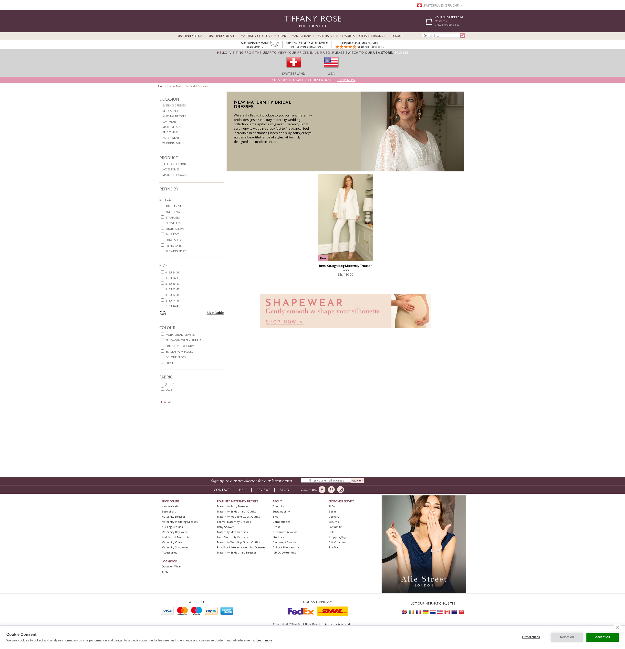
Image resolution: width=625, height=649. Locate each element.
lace (169, 389)
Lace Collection (174, 164)
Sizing (332, 511)
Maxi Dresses (171, 127)
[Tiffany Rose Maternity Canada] (447, 611)
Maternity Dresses (222, 35)
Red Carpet (170, 111)
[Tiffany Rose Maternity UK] (404, 611)
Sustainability (281, 511)
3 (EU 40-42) (173, 289)
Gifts (363, 35)
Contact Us (335, 527)
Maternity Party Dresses (232, 506)
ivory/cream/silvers (180, 334)
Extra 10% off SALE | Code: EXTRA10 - (312, 80)
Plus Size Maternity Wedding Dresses (241, 547)
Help (243, 489)
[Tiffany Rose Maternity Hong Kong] (461, 611)
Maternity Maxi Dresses (232, 532)
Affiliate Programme (286, 547)
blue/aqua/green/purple (183, 340)
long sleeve (174, 240)
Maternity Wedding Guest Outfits (238, 516)
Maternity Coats (174, 175)
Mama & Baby (302, 35)
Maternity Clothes (255, 35)
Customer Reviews (285, 532)
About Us (278, 506)
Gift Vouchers (337, 542)
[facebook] (322, 489)
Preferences (531, 637)
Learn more (264, 640)
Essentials (324, 35)
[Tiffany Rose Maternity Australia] (454, 611)
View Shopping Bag (447, 24)
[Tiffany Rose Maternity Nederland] (432, 611)
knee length (175, 212)
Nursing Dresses (174, 116)
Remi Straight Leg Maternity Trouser (345, 265)
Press (276, 527)
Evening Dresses (174, 105)
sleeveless (173, 223)
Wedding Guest (173, 143)
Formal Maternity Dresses (234, 521)
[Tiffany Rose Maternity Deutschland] (425, 611)
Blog (284, 489)
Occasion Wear (171, 566)
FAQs (331, 506)
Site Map (334, 547)
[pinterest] (332, 489)
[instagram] (341, 489)
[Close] (401, 52)
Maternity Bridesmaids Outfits (236, 511)
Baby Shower (225, 527)
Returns (333, 521)
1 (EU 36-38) (173, 278)
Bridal (165, 571)
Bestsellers (169, 511)
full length (174, 206)
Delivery (333, 516)
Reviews (263, 489)
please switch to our (362, 52)
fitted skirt (174, 245)
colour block (176, 357)
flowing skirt (176, 251)
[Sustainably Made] (274, 45)
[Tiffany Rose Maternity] (290, 30)
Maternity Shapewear (176, 547)
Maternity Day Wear (175, 532)
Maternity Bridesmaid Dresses (236, 552)
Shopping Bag (337, 537)
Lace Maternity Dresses (232, 537)
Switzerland (293, 73)
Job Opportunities (284, 552)
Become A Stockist (285, 542)
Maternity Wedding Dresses (180, 521)
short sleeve (175, 228)
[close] (617, 627)
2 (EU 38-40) (173, 283)
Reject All (567, 637)
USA (331, 73)
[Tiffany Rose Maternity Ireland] (411, 611)
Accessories (345, 35)
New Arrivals (170, 506)
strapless (173, 217)
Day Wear (169, 121)
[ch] (294, 69)
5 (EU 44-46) (173, 300)
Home (162, 86)
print (169, 363)
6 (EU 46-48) (173, 306)
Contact (222, 489)
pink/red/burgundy (180, 346)
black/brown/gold (180, 351)
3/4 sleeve (172, 234)
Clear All (166, 402)
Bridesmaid (170, 132)
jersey (170, 384)
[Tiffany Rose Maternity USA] (440, 611)
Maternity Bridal (190, 35)
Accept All (602, 637)
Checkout (395, 35)
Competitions (281, 521)
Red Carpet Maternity (176, 537)
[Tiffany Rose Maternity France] (418, 611)
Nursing (280, 35)
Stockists (278, 537)
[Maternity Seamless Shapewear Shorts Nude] (345, 329)
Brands (377, 35)
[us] (331, 69)
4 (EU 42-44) (173, 295)
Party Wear (170, 137)
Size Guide (215, 312)
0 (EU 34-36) (173, 272)
